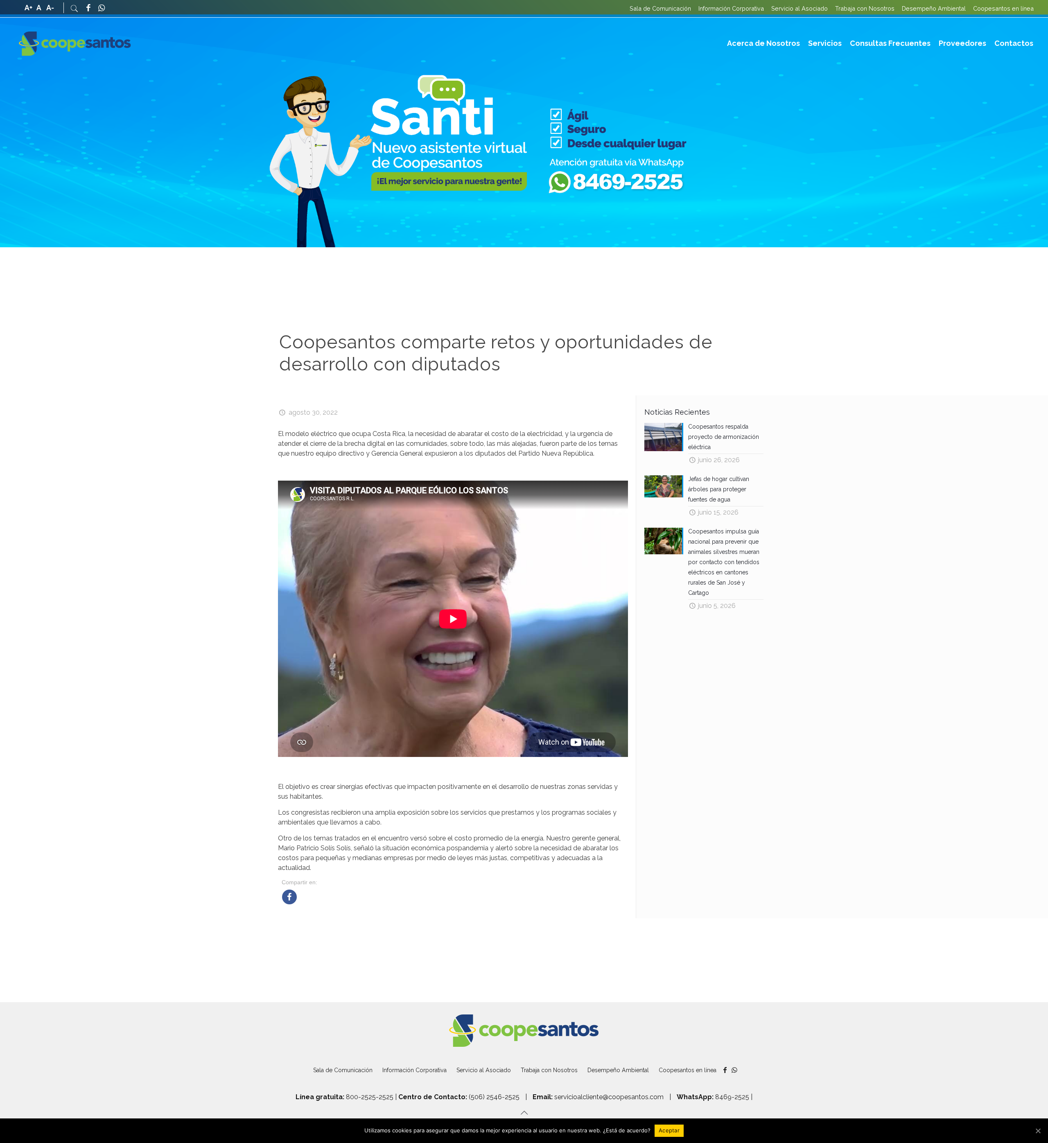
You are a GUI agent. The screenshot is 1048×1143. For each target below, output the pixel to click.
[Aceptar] (1038, 1131)
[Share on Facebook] (289, 902)
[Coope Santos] (75, 43)
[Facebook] (88, 8)
